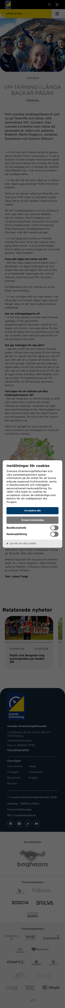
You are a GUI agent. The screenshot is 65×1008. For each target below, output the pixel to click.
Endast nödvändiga (32, 520)
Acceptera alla (32, 510)
